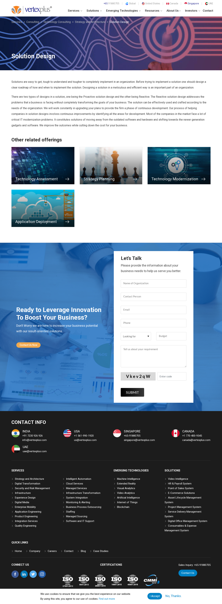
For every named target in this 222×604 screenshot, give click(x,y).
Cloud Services (74, 483)
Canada (173, 3)
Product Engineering (26, 516)
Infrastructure (23, 493)
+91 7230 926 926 (32, 435)
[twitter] (33, 576)
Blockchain (123, 507)
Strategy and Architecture (90, 22)
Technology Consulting (57, 22)
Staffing (70, 511)
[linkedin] (24, 576)
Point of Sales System (181, 488)
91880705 (111, 3)
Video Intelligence (178, 478)
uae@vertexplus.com (35, 451)
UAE (210, 3)
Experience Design (25, 497)
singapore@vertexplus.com (139, 440)
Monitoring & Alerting (78, 502)
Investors (191, 10)
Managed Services (76, 488)
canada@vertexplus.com (196, 440)
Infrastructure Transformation (83, 493)
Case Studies (100, 551)
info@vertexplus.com (34, 440)
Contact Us (187, 573)
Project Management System (184, 507)
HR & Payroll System (179, 483)
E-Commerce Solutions (181, 493)
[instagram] (42, 576)
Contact (208, 10)
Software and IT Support (80, 521)
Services (74, 10)
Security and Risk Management (32, 488)
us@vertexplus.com (85, 440)
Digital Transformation (27, 483)
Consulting (32, 22)
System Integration (77, 497)
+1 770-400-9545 (192, 435)
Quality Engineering (25, 525)
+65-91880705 (132, 435)
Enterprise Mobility (25, 507)
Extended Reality (126, 483)
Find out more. (107, 598)
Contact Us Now (28, 345)
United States (152, 3)
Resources (152, 10)
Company (34, 551)
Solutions (93, 10)
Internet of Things (127, 502)
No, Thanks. (173, 596)
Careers (52, 551)
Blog (83, 551)
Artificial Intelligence (128, 497)
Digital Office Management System (187, 521)
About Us (172, 10)
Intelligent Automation (78, 478)
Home (18, 551)
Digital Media (22, 502)
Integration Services (26, 521)
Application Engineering (28, 511)
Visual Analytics (126, 488)
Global (132, 3)
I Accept (155, 596)
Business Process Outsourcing (83, 507)
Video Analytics (126, 493)
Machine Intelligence (128, 478)
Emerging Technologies (122, 10)
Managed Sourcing (76, 516)
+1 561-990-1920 (84, 435)
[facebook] (15, 576)
